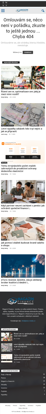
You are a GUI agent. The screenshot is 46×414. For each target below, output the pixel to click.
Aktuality (4, 162)
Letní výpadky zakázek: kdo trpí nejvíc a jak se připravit (21, 130)
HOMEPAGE (27, 52)
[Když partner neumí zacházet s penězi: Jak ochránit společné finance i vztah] (23, 191)
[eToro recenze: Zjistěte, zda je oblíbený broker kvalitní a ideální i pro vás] (23, 266)
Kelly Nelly (4, 97)
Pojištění (4, 391)
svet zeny (4, 134)
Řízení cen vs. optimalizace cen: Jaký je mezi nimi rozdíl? (20, 93)
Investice (4, 388)
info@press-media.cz (28, 321)
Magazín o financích (7, 88)
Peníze (3, 378)
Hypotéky (4, 394)
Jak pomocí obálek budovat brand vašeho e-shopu (22, 244)
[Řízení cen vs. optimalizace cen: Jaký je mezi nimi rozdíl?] (23, 77)
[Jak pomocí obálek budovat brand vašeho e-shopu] (23, 229)
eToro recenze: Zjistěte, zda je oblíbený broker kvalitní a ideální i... (21, 281)
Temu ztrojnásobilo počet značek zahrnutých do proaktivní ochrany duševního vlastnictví (19, 168)
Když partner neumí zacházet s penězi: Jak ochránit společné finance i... (23, 207)
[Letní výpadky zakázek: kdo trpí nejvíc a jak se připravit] (23, 114)
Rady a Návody (6, 374)
